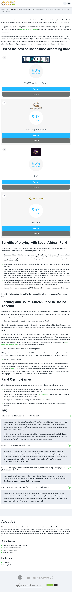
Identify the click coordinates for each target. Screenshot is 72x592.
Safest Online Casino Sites (12, 548)
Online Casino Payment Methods (20, 9)
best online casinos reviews (28, 29)
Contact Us (6, 562)
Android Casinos (8, 552)
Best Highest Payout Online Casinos (15, 545)
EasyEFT (13, 369)
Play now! (36, 89)
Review (36, 94)
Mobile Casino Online (10, 550)
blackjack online (43, 394)
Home (3, 9)
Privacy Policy (7, 565)
